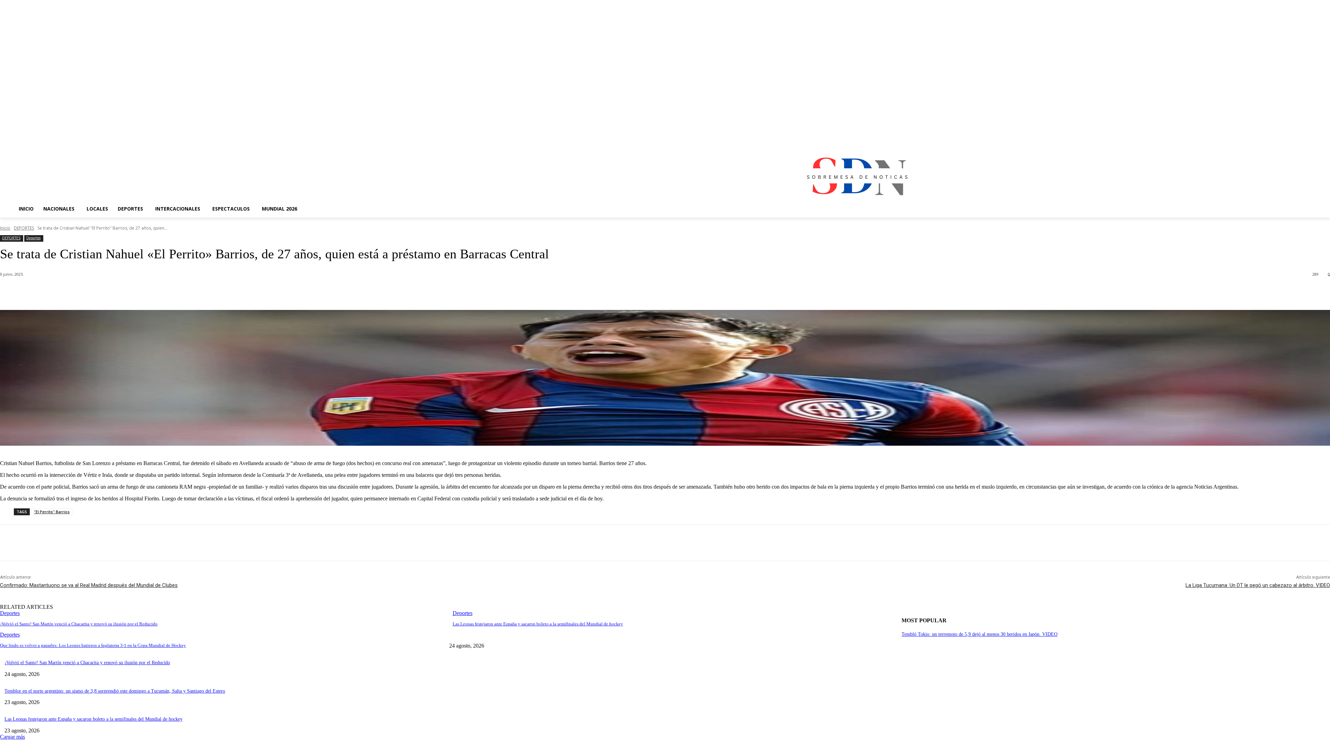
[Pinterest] (113, 292)
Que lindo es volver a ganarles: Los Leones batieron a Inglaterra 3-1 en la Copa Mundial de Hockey (93, 645)
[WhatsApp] (138, 292)
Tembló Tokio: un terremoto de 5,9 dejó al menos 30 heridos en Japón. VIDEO (979, 634)
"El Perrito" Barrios (52, 511)
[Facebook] (63, 292)
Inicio (5, 228)
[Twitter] (88, 292)
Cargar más (12, 737)
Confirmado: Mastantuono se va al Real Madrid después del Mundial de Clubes (89, 585)
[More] (163, 292)
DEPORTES (24, 228)
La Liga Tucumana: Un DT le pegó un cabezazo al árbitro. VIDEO (1258, 585)
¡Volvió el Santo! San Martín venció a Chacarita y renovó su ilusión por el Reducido (79, 623)
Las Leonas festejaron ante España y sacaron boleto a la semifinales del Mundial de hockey (538, 623)
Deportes (33, 237)
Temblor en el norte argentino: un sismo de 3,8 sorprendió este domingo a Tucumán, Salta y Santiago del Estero (115, 691)
